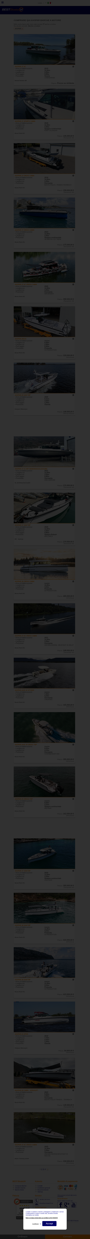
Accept (49, 1223)
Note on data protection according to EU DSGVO (42, 1218)
